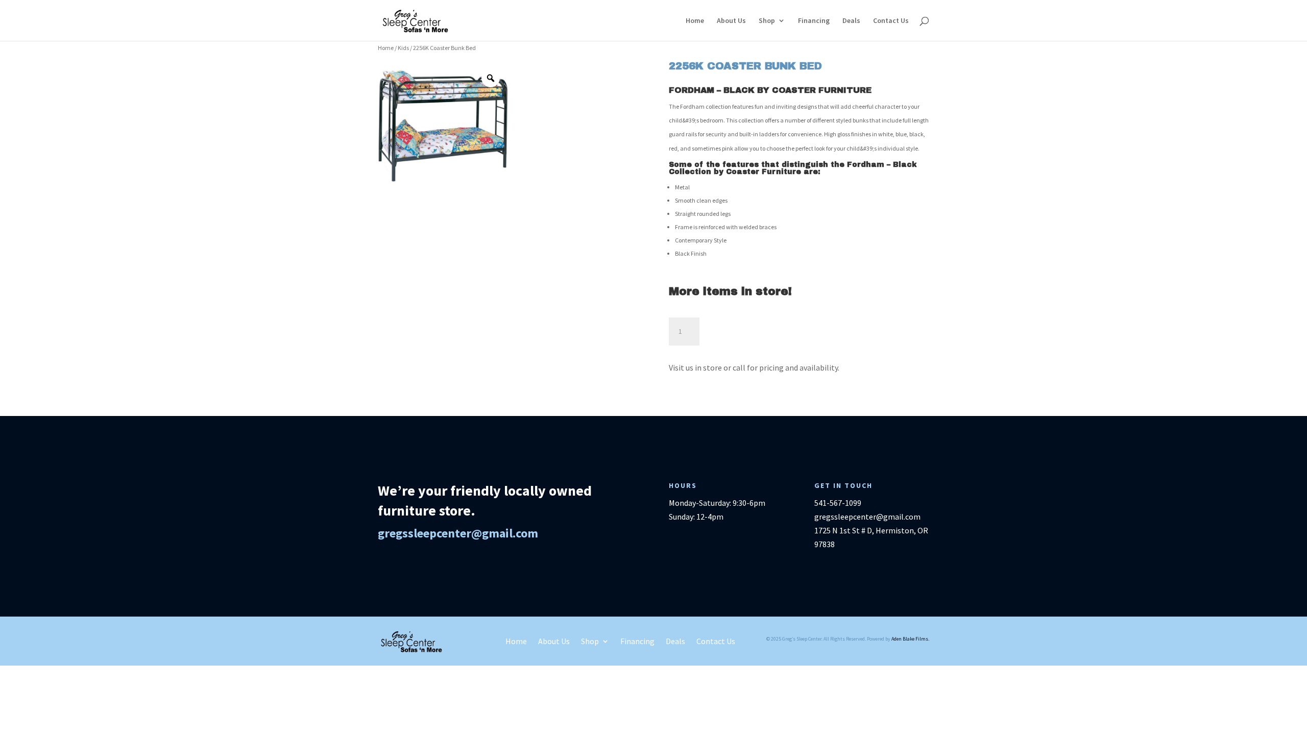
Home (695, 21)
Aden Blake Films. (910, 638)
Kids (403, 48)
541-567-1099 (837, 503)
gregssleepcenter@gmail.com (458, 533)
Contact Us (891, 21)
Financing (814, 21)
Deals (851, 21)
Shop (767, 21)
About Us (731, 21)
